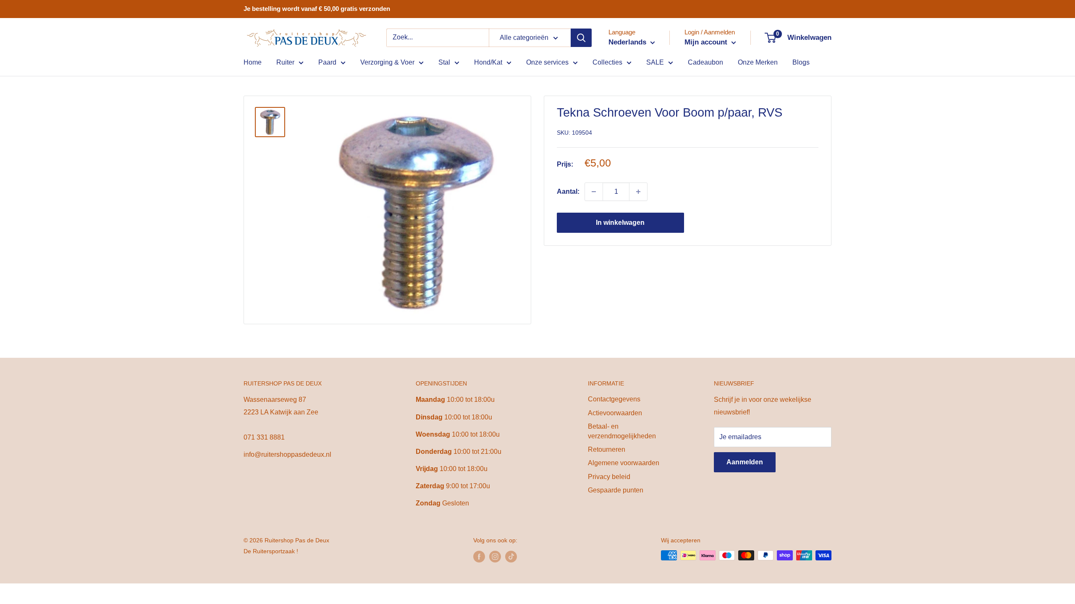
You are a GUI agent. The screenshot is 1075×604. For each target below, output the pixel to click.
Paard (327, 62)
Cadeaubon (705, 62)
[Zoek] (581, 38)
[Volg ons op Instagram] (495, 556)
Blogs (801, 62)
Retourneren (606, 449)
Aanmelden (744, 462)
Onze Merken (758, 62)
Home (253, 62)
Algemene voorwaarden (623, 462)
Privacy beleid (609, 476)
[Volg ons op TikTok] (511, 556)
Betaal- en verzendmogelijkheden (622, 431)
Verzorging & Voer (387, 62)
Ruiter (285, 62)
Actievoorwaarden (615, 413)
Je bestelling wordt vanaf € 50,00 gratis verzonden (317, 8)
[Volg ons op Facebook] (479, 556)
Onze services (547, 62)
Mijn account (706, 42)
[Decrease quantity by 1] (594, 191)
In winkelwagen (620, 222)
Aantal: (568, 191)
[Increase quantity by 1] (638, 191)
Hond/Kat (488, 62)
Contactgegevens (614, 399)
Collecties (607, 62)
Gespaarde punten (615, 490)
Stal (444, 62)
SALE (655, 62)
